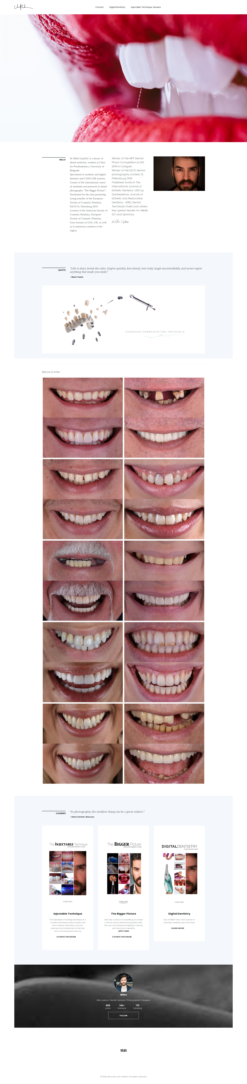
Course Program (66, 937)
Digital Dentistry (117, 7)
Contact (99, 7)
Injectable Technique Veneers (146, 7)
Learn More (177, 928)
